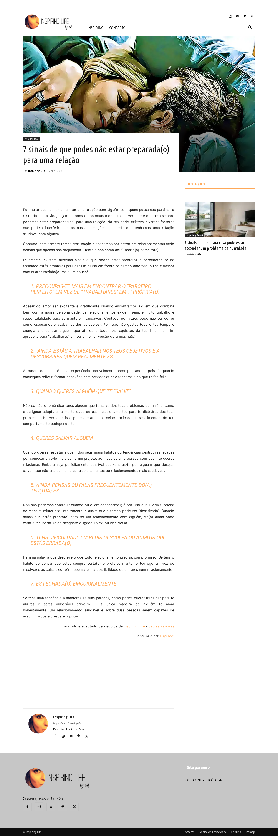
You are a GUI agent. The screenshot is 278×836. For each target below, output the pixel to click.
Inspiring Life (36, 170)
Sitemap (250, 832)
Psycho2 (167, 636)
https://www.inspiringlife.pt (68, 723)
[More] (98, 194)
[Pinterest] (244, 16)
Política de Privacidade (213, 832)
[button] (250, 28)
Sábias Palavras (161, 626)
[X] (251, 16)
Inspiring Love (31, 138)
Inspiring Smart (194, 235)
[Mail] (237, 16)
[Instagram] (230, 16)
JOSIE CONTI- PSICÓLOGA (203, 780)
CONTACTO (117, 27)
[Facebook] (223, 16)
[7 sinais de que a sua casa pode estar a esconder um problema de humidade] (220, 219)
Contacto (189, 832)
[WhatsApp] (88, 194)
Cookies (236, 832)
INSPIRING (95, 27)
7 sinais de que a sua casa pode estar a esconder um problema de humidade (216, 245)
